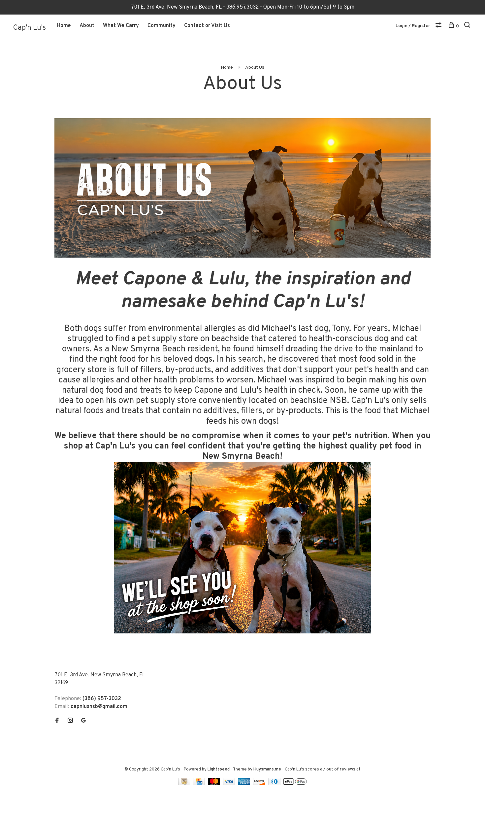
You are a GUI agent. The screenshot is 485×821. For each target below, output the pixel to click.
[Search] (468, 26)
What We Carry (121, 25)
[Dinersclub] (275, 784)
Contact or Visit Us (207, 25)
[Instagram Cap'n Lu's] (70, 721)
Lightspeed (219, 769)
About (87, 25)
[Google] (83, 721)
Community (161, 25)
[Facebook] (57, 721)
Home (64, 25)
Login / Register (413, 26)
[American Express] (244, 784)
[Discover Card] (260, 784)
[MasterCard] (214, 784)
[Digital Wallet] (295, 784)
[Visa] (230, 784)
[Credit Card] (199, 784)
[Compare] (439, 26)
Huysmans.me (267, 769)
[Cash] (184, 784)
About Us (254, 67)
